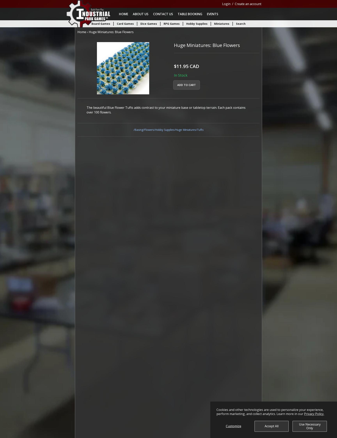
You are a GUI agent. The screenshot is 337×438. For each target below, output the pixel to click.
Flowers (149, 130)
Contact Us (163, 14)
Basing (139, 130)
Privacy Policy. (314, 414)
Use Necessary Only (310, 426)
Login (226, 4)
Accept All (271, 426)
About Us (140, 14)
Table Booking (190, 14)
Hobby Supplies (164, 130)
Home (123, 14)
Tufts (200, 130)
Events (212, 14)
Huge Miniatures (185, 130)
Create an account (248, 4)
